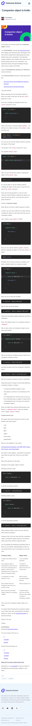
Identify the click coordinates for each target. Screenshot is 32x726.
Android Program (21, 613)
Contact (18, 720)
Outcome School (24, 50)
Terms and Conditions (7, 718)
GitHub (6, 642)
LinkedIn (6, 639)
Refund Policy (5, 720)
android (11, 678)
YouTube (6, 653)
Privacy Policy (20, 718)
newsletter (14, 666)
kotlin (4, 678)
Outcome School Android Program (14, 86)
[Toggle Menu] (29, 3)
